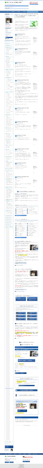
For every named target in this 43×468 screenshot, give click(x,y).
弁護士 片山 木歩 (19, 419)
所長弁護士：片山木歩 (7, 459)
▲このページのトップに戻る (26, 425)
